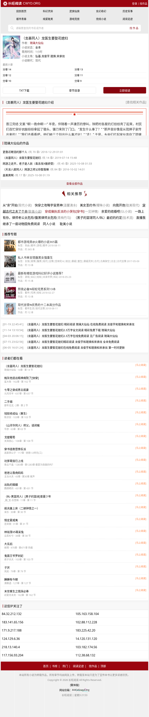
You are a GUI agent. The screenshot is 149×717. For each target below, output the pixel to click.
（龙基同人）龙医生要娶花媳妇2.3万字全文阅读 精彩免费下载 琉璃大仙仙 (70, 330)
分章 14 (7, 69)
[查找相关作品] (136, 102)
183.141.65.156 (12, 622)
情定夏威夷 (11, 520)
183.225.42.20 (85, 630)
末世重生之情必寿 (16, 591)
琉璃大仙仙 (36, 43)
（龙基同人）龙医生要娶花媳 (23, 366)
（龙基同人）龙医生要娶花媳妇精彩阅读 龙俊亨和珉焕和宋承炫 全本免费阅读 (72, 342)
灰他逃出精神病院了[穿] (21, 378)
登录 (134, 3)
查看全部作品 (74, 183)
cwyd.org (31, 3)
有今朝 (11, 579)
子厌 (7, 567)
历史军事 (128, 11)
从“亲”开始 (17, 205)
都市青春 (21, 19)
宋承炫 (61, 56)
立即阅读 (124, 90)
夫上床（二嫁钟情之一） (22, 508)
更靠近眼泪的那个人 (15, 152)
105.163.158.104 (87, 614)
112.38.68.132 (85, 655)
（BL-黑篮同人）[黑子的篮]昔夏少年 (27, 496)
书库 (54, 666)
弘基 (38, 56)
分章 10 (7, 81)
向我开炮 (126, 205)
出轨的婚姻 (11, 484)
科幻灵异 (48, 11)
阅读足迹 (128, 19)
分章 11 (78, 75)
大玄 (8, 544)
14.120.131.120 (86, 639)
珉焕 (53, 56)
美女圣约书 (95, 205)
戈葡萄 (9, 437)
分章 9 (77, 81)
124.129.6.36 (11, 639)
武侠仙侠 (74, 11)
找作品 (143, 3)
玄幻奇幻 (101, 11)
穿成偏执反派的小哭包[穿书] (71, 211)
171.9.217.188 (12, 630)
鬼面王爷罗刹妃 (13, 555)
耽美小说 (66, 224)
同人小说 (49, 224)
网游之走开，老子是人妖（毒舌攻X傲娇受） (29, 163)
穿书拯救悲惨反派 (15, 449)
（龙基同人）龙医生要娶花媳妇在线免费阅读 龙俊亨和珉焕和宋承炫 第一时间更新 (75, 347)
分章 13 (78, 69)
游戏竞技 (74, 19)
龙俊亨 (46, 56)
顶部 (103, 666)
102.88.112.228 (86, 622)
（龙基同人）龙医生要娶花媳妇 (22, 158)
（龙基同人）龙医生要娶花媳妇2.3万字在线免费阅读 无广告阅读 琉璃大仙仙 (71, 336)
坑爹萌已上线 (13, 461)
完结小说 (101, 19)
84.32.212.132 (12, 614)
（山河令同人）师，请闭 (22, 425)
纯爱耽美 (48, 19)
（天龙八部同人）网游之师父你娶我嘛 (26, 169)
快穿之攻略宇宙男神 (56, 205)
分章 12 (7, 75)
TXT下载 (24, 90)
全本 (38, 47)
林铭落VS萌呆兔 (14, 532)
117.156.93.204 (12, 655)
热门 (65, 666)
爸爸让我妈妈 (13, 473)
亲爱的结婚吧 (116, 211)
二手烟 (8, 401)
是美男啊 (8, 175)
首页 (46, 666)
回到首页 (21, 11)
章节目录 (74, 90)
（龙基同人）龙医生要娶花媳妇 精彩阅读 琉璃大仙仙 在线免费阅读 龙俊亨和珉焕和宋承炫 (79, 324)
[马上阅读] (140, 365)
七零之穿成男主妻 (16, 390)
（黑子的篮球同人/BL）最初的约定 (103, 217)
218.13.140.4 (11, 647)
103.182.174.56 (86, 647)
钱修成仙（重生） (16, 413)
